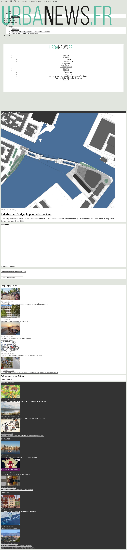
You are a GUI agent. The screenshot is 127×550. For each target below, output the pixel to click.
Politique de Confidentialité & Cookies (24, 33)
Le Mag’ (9, 13)
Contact (9, 35)
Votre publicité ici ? (8, 266)
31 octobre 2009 (8, 209)
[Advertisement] (63, 102)
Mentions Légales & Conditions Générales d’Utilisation (30, 32)
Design (8, 24)
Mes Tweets (6, 379)
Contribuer (15, 30)
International (15, 17)
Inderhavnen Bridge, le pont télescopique (26, 214)
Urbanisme (10, 19)
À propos (9, 26)
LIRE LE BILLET (19, 221)
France (13, 15)
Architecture (10, 20)
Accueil (9, 11)
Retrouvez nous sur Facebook (13, 272)
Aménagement (11, 22)
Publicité (14, 28)
